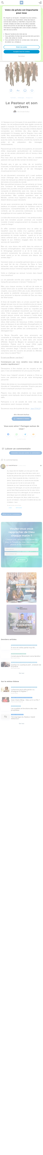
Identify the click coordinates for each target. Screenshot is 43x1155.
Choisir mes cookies (21, 47)
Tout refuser (21, 56)
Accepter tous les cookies (21, 51)
